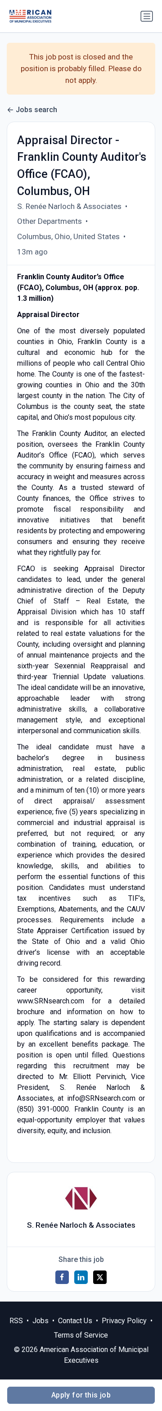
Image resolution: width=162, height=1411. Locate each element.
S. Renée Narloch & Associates (69, 206)
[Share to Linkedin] (81, 1277)
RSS (16, 1320)
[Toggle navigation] (146, 16)
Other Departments (49, 221)
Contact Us (75, 1320)
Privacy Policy (124, 1320)
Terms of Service (81, 1335)
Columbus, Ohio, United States (68, 236)
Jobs (40, 1320)
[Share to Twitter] (100, 1277)
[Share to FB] (62, 1277)
